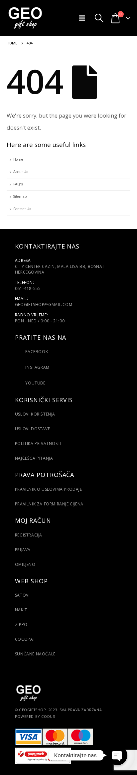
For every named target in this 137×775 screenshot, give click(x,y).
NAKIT (21, 610)
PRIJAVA (23, 550)
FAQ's (18, 184)
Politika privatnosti (38, 443)
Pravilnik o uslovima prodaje (48, 489)
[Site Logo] (25, 18)
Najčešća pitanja (34, 458)
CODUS (48, 716)
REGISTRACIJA (28, 535)
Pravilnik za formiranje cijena (49, 504)
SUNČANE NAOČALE (35, 654)
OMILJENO (25, 564)
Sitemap (20, 196)
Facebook (36, 351)
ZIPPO (21, 624)
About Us (20, 172)
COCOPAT (25, 639)
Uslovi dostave (32, 429)
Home (18, 159)
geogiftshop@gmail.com (43, 304)
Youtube (35, 383)
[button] (83, 18)
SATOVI (22, 595)
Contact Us (22, 209)
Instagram (37, 367)
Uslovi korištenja (35, 414)
